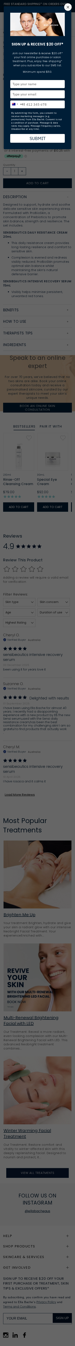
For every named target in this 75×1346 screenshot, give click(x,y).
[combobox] (17, 103)
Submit (38, 138)
